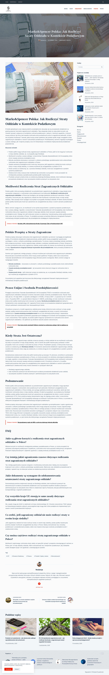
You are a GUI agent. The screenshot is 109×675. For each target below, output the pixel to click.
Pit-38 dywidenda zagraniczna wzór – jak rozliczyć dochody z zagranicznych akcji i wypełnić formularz (52, 640)
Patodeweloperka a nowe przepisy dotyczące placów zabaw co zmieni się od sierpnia (94, 117)
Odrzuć (17, 669)
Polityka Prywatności (98, 672)
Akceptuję (8, 669)
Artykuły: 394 (39, 587)
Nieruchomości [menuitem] (88, 8)
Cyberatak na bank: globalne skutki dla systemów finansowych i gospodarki (94, 107)
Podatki (68, 40)
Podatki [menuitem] (96, 8)
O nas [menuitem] (6, 2)
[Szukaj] (103, 2)
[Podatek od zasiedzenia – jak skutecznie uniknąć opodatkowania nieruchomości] (21, 627)
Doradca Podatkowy (18, 556)
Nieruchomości (81, 136)
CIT (7, 556)
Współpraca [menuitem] (13, 2)
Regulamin (88, 672)
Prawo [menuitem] (102, 8)
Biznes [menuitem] (66, 8)
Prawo (79, 140)
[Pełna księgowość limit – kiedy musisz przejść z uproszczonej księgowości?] (88, 627)
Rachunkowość (55, 556)
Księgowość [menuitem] (78, 8)
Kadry (79, 132)
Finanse (29, 556)
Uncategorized (81, 142)
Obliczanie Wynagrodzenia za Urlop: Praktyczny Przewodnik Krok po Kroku (94, 98)
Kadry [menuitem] (71, 8)
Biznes (79, 130)
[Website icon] (39, 584)
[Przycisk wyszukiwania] (102, 67)
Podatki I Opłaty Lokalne (41, 556)
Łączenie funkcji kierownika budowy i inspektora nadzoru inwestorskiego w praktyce (94, 89)
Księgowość (62, 40)
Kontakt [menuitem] (20, 2)
